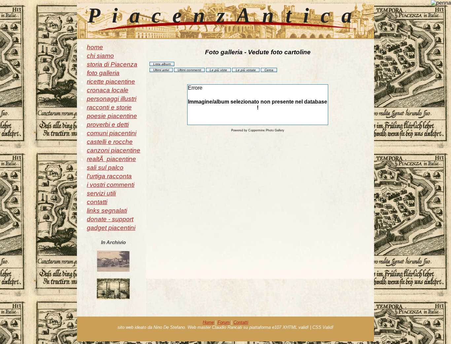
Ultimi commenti (189, 70)
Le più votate (246, 70)
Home (208, 322)
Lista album (162, 64)
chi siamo (100, 55)
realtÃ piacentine (111, 158)
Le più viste (218, 70)
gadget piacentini (111, 227)
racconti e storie (109, 107)
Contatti (240, 322)
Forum (224, 322)
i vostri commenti (110, 184)
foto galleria (103, 72)
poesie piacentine (112, 115)
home (95, 47)
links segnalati (107, 210)
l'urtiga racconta (109, 176)
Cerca (268, 70)
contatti (97, 201)
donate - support (110, 219)
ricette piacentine (111, 81)
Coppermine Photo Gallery (266, 130)
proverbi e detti (108, 124)
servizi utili (101, 193)
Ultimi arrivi (161, 70)
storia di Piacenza (112, 64)
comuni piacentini (111, 133)
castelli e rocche (110, 141)
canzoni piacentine (113, 150)
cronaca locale (107, 90)
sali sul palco (105, 167)
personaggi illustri (111, 98)
